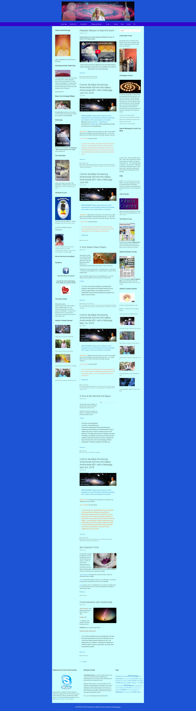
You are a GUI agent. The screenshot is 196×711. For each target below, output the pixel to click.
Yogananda (97, 452)
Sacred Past (73, 24)
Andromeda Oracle (126, 678)
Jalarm (141, 682)
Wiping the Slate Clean (125, 121)
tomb (131, 692)
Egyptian (125, 682)
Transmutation (107, 306)
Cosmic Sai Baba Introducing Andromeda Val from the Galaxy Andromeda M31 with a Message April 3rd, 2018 (96, 463)
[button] (77, 24)
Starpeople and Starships (91, 76)
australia (141, 678)
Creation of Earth (108, 164)
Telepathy (101, 166)
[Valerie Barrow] (98, 11)
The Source (106, 166)
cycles (86, 452)
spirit (138, 689)
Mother (113, 387)
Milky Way (109, 387)
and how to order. (70, 223)
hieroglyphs (133, 682)
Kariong (116, 24)
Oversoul (82, 389)
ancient (139, 676)
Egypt (122, 682)
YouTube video (94, 124)
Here (64, 312)
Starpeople (91, 78)
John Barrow (121, 685)
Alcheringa (83, 78)
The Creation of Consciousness (127, 123)
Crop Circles (140, 680)
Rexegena (91, 166)
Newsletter (129, 687)
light (81, 166)
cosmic (83, 452)
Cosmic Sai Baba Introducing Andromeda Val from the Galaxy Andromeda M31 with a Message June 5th (96, 178)
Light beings (101, 387)
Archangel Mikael (134, 678)
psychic (133, 687)
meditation (117, 687)
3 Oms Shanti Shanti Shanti (93, 247)
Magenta (138, 685)
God (89, 452)
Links (122, 24)
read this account (59, 699)
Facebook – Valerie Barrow (99, 122)
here (64, 151)
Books (107, 24)
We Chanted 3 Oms (89, 547)
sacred (128, 689)
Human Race (88, 540)
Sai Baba (93, 452)
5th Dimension (119, 676)
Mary (141, 685)
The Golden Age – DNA (92, 306)
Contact (129, 24)
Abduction (83, 539)
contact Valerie (70, 699)
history (138, 682)
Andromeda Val (84, 163)
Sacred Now (84, 24)
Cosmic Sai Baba (107, 386)
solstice (132, 689)
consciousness (100, 164)
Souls (85, 389)
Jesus (97, 387)
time (98, 540)
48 (83, 661)
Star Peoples (113, 305)
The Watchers (101, 306)
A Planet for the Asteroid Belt (126, 115)
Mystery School (123, 687)
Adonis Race (89, 539)
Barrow (119, 680)
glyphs (129, 682)
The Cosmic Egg (83, 306)
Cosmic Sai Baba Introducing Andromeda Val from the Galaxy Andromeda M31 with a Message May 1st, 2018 (96, 318)
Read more (82, 73)
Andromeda (94, 164)
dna (116, 682)
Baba (116, 680)
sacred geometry (106, 305)
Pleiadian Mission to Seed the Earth (97, 30)
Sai (130, 689)
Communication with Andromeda (96, 602)
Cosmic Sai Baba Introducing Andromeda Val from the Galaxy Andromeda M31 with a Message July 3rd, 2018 (96, 88)
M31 (106, 387)
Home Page (64, 24)
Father (93, 387)
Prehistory (83, 76)
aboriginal (83, 164)
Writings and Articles (96, 24)
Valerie (95, 78)
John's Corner (122, 214)
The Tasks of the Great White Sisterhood (129, 117)
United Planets (88, 167)
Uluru (135, 692)
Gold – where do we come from (95, 305)
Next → (86, 661)
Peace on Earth (85, 166)
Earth (87, 78)
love (135, 685)
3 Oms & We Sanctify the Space (95, 396)
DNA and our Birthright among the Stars (129, 119)
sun (124, 692)
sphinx (135, 689)
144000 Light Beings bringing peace (89, 386)
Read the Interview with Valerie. (130, 247)
